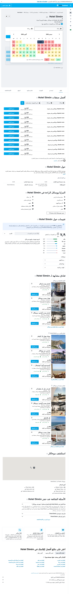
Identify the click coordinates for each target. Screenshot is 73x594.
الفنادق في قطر (41, 560)
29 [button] (52, 55)
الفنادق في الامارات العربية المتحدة (16, 562)
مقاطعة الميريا (35, 12)
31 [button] (13, 55)
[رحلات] (70, 25)
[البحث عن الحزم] (70, 18)
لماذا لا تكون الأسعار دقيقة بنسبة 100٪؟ (55, 582)
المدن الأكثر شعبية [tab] (49, 553)
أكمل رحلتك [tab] (40, 553)
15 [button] (52, 49)
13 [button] (59, 49)
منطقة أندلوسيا (45, 12)
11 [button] (42, 45)
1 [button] (52, 42)
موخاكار (27, 12)
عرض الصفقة (34, 294)
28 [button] (56, 55)
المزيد (64, 174)
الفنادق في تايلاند (19, 566)
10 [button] (45, 45)
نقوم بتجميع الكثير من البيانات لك (57, 580)
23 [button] (49, 52)
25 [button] (42, 52)
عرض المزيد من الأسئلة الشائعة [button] (43, 519)
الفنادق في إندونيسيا (40, 562)
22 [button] (52, 52)
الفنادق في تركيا (61, 562)
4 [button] (42, 42)
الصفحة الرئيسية (60, 12)
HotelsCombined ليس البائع (58, 577)
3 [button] (45, 42)
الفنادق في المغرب (61, 560)
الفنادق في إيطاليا (40, 566)
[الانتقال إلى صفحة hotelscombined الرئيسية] (62, 5)
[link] (55, 327)
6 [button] (59, 45)
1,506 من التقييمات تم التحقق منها (50, 24)
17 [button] (45, 49)
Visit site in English (42, 1)
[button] (1, 1)
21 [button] (56, 52)
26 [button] (38, 52)
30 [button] (49, 55)
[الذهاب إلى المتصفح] (70, 21)
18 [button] (42, 49)
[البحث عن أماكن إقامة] (70, 12)
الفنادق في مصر (40, 564)
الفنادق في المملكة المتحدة (59, 566)
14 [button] (56, 49)
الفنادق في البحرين (61, 564)
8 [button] (52, 45)
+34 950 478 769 (58, 22)
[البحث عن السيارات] (70, 15)
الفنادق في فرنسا (19, 564)
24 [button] (45, 52)
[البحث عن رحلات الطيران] (70, 9)
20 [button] (59, 52)
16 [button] (49, 49)
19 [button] (38, 49)
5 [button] (30, 45)
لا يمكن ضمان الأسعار (35, 573)
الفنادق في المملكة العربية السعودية (15, 560)
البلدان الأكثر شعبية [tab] (60, 553)
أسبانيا (54, 12)
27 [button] (59, 55)
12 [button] (38, 45)
